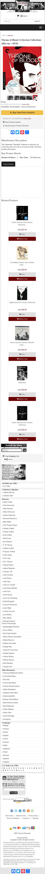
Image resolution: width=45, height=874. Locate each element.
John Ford (6, 591)
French (5, 739)
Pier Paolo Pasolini (9, 633)
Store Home (9, 816)
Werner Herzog (8, 660)
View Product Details (13, 122)
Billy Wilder (7, 522)
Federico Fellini (8, 548)
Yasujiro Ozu (7, 666)
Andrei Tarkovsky (9, 515)
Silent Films (7, 712)
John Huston (7, 595)
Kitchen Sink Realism (10, 699)
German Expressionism (11, 686)
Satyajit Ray (7, 647)
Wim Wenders (8, 663)
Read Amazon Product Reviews (17, 126)
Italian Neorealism (9, 689)
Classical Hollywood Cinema (13, 673)
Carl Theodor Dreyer (10, 525)
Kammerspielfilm (9, 696)
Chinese (6, 729)
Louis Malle (7, 608)
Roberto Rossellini (9, 643)
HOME (3, 35)
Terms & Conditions (13, 818)
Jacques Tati (7, 571)
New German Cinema (10, 703)
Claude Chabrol (8, 532)
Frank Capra (7, 555)
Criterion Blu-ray (8, 492)
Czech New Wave (9, 676)
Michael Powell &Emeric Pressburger (9, 622)
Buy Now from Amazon (23, 112)
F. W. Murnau (7, 545)
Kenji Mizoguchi (8, 601)
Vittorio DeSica (8, 656)
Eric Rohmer (7, 542)
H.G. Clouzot (7, 562)
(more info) (25, 104)
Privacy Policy (33, 816)
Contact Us (26, 818)
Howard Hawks (8, 565)
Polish (5, 752)
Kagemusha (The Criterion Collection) (22, 302)
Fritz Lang (6, 558)
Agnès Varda (7, 502)
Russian (6, 755)
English (5, 735)
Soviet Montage (8, 716)
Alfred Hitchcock (9, 512)
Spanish (6, 758)
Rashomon (22, 382)
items (24, 16)
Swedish (6, 762)
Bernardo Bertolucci (10, 518)
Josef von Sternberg (10, 598)
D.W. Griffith (7, 535)
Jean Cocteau (8, 575)
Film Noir (6, 679)
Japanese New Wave (10, 693)
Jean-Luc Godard (9, 585)
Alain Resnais (8, 508)
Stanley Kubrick (8, 653)
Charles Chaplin (8, 528)
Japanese (10, 35)
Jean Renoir (7, 578)
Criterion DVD (8, 496)
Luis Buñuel (7, 614)
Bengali (5, 725)
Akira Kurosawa (8, 505)
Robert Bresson (8, 640)
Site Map (35, 818)
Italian (5, 745)
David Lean (7, 538)
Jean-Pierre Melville (10, 588)
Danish (5, 732)
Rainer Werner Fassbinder (12, 637)
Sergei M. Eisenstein (10, 650)
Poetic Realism (8, 709)
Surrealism (7, 719)
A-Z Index (6, 486)
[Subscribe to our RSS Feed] (14, 778)
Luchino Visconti (9, 611)
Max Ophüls (7, 618)
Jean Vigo (6, 581)
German (6, 742)
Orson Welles (8, 630)
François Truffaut (9, 551)
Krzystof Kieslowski (10, 605)
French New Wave (9, 683)
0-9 (4, 768)
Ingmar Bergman (9, 568)
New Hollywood (8, 706)
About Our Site (21, 816)
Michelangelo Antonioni (11, 627)
